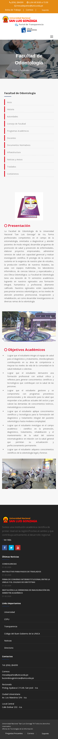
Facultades (25, 70)
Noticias (8, 640)
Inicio (14, 70)
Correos (29, 9)
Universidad (9, 612)
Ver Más (7, 539)
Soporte (45, 10)
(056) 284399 (17, 2)
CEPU (6, 619)
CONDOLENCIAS (9, 564)
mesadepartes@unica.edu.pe (30, 5)
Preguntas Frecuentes (14, 733)
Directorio (8, 647)
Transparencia (10, 626)
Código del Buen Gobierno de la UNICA (22, 633)
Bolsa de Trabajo (13, 9)
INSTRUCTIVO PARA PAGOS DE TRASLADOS (21, 571)
